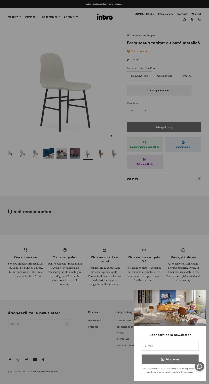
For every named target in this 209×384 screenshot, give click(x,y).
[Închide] (199, 296)
